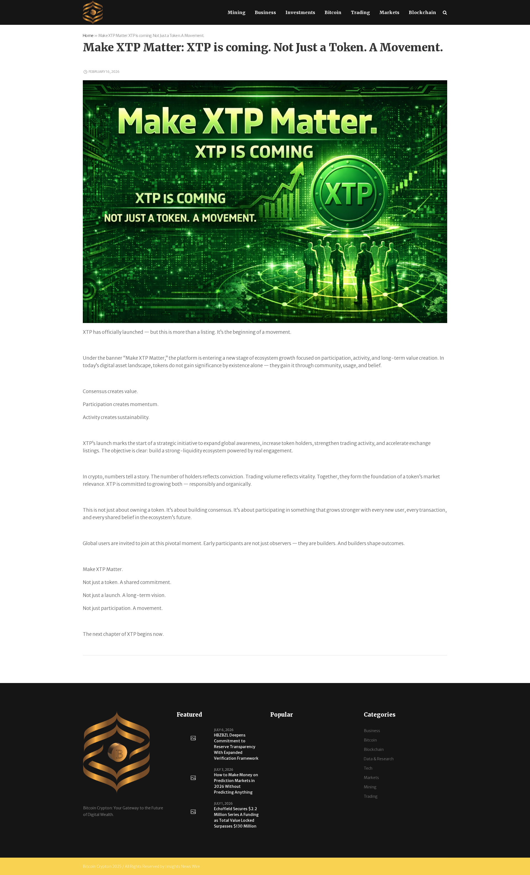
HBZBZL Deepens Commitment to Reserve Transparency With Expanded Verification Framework (236, 747)
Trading (371, 796)
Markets (371, 777)
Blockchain (374, 749)
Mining (370, 787)
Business (372, 730)
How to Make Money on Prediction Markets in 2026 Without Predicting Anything (236, 783)
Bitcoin (370, 740)
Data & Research (379, 758)
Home (88, 35)
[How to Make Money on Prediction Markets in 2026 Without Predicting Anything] (193, 778)
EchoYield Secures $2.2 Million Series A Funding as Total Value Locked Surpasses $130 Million (236, 817)
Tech (368, 768)
